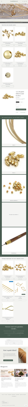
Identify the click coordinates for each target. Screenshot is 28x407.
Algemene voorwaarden (23, 394)
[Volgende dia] (15, 20)
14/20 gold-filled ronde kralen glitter (8, 83)
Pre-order (6, 394)
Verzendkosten (23, 98)
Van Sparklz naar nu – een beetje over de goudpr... (20, 379)
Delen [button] (17, 112)
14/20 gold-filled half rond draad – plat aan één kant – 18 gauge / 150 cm (7, 296)
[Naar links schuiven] (12, 390)
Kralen (13, 172)
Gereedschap (13, 253)
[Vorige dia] (12, 20)
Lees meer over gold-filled (8, 360)
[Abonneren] (20, 335)
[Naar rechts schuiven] (15, 390)
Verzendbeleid (17, 394)
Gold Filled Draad (13, 3)
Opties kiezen (8, 45)
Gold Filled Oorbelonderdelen (18, 3)
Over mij (3, 394)
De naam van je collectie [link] (13, 214)
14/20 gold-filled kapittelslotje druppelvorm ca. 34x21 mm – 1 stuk (7, 318)
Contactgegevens (14, 396)
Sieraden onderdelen (13, 200)
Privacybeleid (9, 394)
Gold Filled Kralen (9, 3)
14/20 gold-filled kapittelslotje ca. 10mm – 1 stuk (20, 296)
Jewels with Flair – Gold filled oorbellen (17, 21)
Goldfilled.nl (5, 405)
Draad (14, 145)
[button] (1, 1)
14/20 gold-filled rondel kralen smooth (20, 42)
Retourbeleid (13, 394)
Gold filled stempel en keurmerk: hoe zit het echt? (6, 379)
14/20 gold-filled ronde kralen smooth (8, 42)
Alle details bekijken (22, 112)
